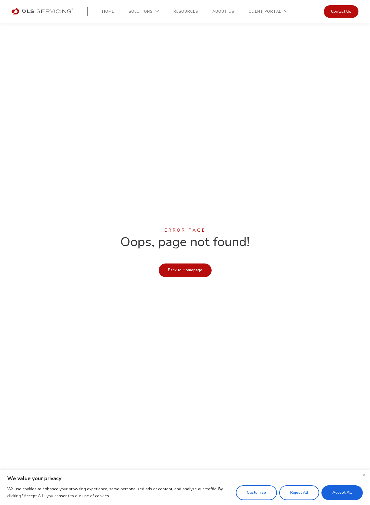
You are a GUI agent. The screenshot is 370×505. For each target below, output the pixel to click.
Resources (185, 11)
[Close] (363, 474)
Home (108, 11)
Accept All (342, 492)
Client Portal (265, 11)
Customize (256, 492)
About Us (223, 11)
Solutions (141, 11)
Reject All (299, 492)
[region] (185, 487)
